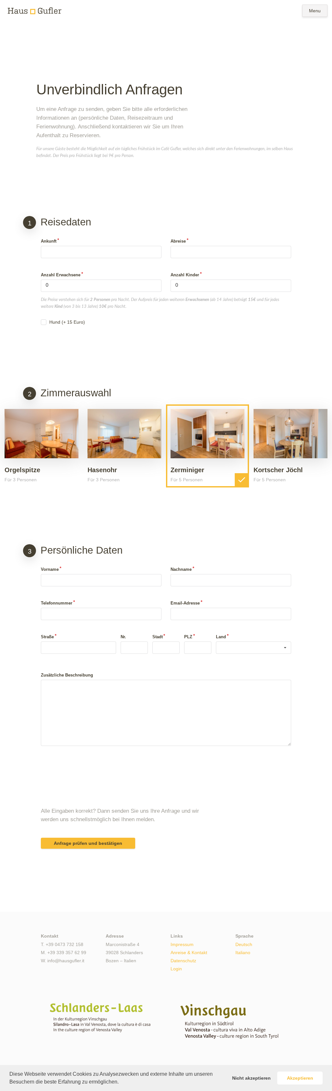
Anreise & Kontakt (189, 952)
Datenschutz (183, 960)
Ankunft (48, 241)
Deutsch (243, 944)
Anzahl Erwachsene (60, 274)
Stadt (157, 636)
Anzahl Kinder (185, 274)
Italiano (242, 952)
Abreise (178, 241)
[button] (121, 1083)
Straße (47, 636)
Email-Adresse (185, 603)
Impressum (182, 944)
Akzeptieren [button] (300, 1078)
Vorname (50, 569)
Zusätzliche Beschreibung (67, 675)
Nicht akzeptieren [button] (251, 1078)
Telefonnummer (56, 603)
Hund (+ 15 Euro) (67, 322)
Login (176, 968)
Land (221, 636)
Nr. (123, 636)
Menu (315, 10)
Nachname (181, 569)
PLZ (188, 636)
